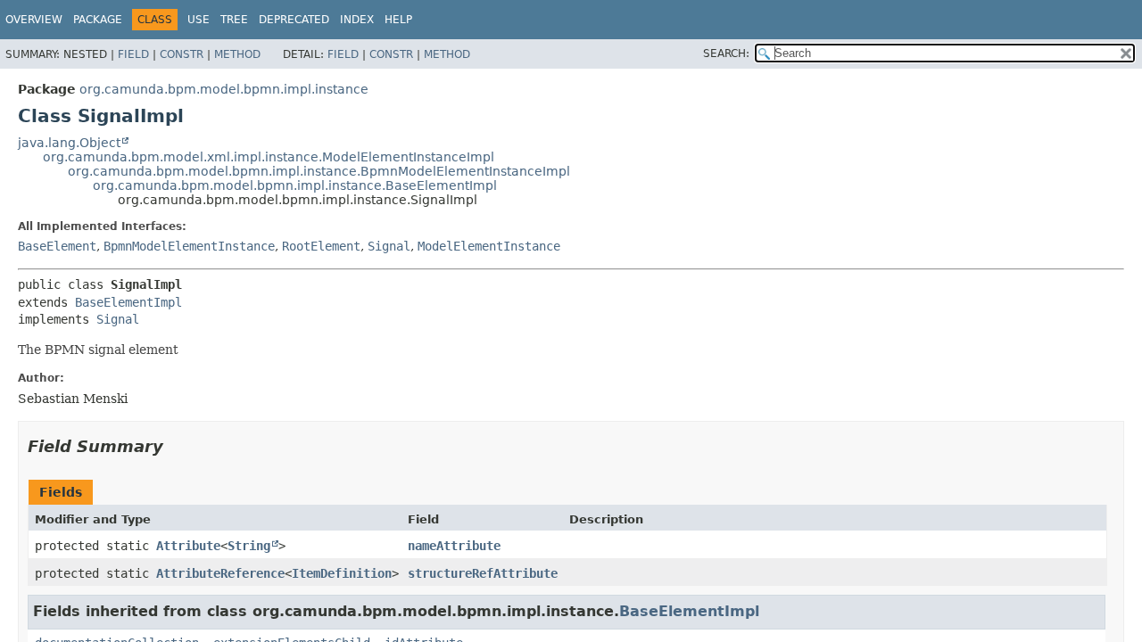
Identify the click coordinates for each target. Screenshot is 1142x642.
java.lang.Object (69, 143)
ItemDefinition (342, 573)
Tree (234, 19)
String (249, 546)
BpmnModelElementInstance (189, 246)
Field (133, 54)
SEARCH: (726, 53)
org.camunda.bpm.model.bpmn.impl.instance (223, 89)
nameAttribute (454, 546)
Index (357, 19)
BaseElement (57, 246)
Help (398, 19)
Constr (181, 54)
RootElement (321, 246)
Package (97, 19)
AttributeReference (220, 573)
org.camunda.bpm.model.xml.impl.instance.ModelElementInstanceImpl (268, 157)
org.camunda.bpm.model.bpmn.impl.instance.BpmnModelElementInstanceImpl (319, 171)
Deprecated (294, 19)
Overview (33, 19)
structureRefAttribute (483, 573)
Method (237, 54)
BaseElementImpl (128, 302)
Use (198, 19)
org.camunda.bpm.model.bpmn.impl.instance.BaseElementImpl (295, 185)
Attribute (188, 546)
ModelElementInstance (489, 246)
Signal (389, 246)
